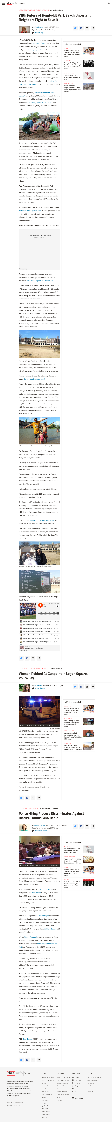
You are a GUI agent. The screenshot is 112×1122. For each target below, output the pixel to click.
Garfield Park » (69, 73)
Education (45, 1089)
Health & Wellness (47, 1094)
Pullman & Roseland (28, 808)
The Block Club (61, 1086)
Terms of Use (10, 1103)
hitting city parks (35, 49)
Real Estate (45, 1100)
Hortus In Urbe (61, 1089)
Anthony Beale (46, 889)
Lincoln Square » (70, 857)
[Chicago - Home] (12, 3)
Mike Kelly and (33, 102)
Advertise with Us (93, 1080)
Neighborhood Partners (94, 1077)
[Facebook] (73, 1080)
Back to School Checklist (64, 1077)
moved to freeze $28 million (30, 210)
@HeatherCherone (40, 830)
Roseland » (68, 718)
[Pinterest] (72, 1083)
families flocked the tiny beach (42, 520)
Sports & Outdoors (56, 10)
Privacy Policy (19, 1103)
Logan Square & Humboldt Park (34, 10)
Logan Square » (69, 731)
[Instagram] (73, 1089)
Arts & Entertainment (48, 1077)
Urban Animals (46, 1114)
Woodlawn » (68, 846)
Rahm (27, 937)
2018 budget (44, 915)
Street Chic (60, 1097)
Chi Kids (44, 1083)
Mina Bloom (38, 685)
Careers (90, 1089)
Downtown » (68, 48)
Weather (44, 1117)
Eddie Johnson (50, 928)
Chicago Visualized (62, 1083)
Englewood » (68, 83)
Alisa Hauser (38, 27)
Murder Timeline (62, 1092)
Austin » (67, 879)
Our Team (90, 1086)
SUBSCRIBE (79, 1098)
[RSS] (73, 1092)
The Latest (45, 1109)
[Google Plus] (73, 1086)
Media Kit (90, 1092)
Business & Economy (48, 1080)
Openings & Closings (63, 1094)
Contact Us (91, 1083)
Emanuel (33, 937)
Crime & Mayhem (56, 668)
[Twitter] (73, 1077)
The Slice (59, 1100)
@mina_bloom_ (40, 688)
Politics (55, 808)
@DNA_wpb (39, 32)
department (36, 892)
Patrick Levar (45, 102)
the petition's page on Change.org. (40, 280)
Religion (44, 1103)
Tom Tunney (28, 1039)
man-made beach (40, 43)
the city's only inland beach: (35, 379)
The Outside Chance (63, 1080)
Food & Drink (45, 1092)
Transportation (46, 1111)
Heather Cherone (40, 825)
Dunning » (67, 743)
